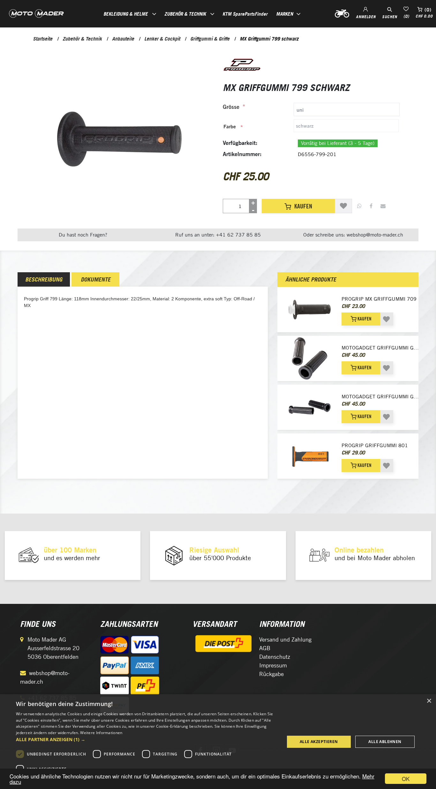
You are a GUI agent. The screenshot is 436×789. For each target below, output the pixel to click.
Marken (284, 14)
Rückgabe (271, 674)
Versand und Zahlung (285, 639)
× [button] (428, 701)
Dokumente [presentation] (95, 279)
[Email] (383, 206)
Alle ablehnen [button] (384, 741)
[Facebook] (371, 206)
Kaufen (303, 206)
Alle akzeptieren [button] (319, 741)
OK (406, 779)
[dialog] (218, 741)
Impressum (273, 665)
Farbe (229, 126)
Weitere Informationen (101, 732)
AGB (264, 648)
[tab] (311, 109)
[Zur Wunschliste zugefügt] (343, 206)
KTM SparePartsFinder (244, 14)
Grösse (231, 106)
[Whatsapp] (359, 206)
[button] (146, 739)
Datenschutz (274, 656)
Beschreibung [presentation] (43, 279)
